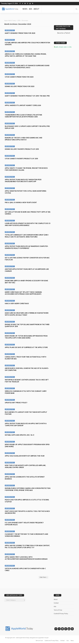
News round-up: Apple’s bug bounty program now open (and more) (27, 446)
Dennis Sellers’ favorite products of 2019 (22, 149)
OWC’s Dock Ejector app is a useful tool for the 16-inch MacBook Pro (27, 512)
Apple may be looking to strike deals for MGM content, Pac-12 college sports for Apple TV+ (27, 547)
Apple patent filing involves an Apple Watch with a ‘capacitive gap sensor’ (26, 425)
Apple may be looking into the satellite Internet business (25, 478)
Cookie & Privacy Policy (61, 613)
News (24, 9)
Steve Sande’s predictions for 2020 (19, 77)
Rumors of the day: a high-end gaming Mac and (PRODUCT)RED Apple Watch (23, 139)
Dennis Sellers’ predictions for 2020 (19, 86)
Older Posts (43, 577)
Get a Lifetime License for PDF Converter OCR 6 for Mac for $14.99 (27, 259)
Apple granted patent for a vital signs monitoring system (25, 192)
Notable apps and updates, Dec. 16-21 (19, 435)
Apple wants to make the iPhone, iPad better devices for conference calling (26, 169)
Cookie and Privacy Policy (51, 640)
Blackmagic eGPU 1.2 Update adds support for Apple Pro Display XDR (27, 127)
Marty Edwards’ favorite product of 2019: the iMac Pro (27, 96)
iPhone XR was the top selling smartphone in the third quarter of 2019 (27, 326)
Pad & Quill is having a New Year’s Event (21, 203)
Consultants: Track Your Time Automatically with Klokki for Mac (25, 358)
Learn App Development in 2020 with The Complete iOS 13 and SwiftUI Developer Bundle (27, 224)
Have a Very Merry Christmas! (17, 304)
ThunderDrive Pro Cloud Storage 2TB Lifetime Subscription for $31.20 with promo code (23, 116)
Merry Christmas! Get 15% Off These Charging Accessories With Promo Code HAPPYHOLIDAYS (23, 293)
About (36, 9)
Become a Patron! (63, 33)
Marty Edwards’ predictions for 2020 (20, 33)
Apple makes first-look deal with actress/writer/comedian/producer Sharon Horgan (26, 558)
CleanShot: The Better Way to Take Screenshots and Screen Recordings (26, 535)
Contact (56, 603)
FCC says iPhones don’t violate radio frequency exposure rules (24, 524)
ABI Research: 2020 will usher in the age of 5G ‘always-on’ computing (27, 369)
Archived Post (9, 30)
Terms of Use (58, 610)
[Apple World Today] (10, 9)
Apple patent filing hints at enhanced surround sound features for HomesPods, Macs (27, 67)
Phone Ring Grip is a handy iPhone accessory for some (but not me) (26, 282)
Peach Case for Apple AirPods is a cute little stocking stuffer (27, 501)
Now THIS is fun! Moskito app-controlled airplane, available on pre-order (25, 466)
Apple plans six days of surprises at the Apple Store (26, 347)
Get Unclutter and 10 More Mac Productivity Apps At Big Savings (27, 213)
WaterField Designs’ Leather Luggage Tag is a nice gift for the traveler (27, 381)
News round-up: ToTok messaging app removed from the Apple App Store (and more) (26, 337)
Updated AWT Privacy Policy (16, 403)
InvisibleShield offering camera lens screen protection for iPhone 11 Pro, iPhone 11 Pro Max (27, 489)
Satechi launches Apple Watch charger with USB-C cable (25, 570)
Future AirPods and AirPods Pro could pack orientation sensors (27, 44)
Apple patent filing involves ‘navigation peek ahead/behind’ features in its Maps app (23, 181)
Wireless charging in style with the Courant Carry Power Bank (25, 392)
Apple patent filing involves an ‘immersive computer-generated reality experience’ (26, 247)
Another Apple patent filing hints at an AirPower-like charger (27, 270)
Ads (30, 9)
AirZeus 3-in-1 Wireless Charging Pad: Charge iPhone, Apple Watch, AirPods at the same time (25, 55)
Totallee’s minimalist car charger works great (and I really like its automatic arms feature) (26, 236)
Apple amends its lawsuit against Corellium (23, 105)
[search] (76, 9)
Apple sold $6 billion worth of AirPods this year (24, 456)
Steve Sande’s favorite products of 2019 (21, 159)
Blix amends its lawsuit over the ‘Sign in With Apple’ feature (26, 413)
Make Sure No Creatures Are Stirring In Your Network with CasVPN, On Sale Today (26, 314)
